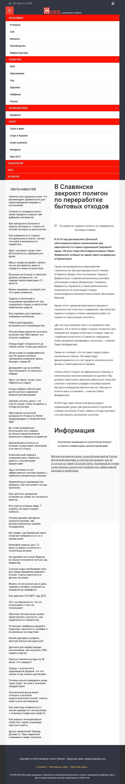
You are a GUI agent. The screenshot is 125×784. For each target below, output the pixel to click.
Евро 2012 (15, 156)
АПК (12, 31)
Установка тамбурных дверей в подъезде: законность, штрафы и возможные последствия (28, 628)
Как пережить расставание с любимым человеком (25, 315)
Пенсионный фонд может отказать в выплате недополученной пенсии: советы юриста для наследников (28, 697)
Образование (17, 73)
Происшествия (18, 107)
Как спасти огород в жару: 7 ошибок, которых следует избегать (25, 508)
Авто (11, 169)
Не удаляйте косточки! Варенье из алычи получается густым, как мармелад (28, 559)
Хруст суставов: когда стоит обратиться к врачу (25, 381)
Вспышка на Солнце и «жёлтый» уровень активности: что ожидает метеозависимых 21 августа (28, 279)
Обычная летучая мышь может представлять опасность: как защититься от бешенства (26, 616)
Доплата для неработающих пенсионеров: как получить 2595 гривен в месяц (28, 650)
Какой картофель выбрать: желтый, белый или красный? (26, 639)
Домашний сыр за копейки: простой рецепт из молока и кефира (25, 370)
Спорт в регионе (18, 142)
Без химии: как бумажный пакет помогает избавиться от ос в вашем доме (27, 535)
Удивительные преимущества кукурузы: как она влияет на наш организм (28, 484)
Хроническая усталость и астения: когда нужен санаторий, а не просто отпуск (28, 445)
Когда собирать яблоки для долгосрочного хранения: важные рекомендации (25, 391)
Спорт (12, 121)
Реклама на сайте (58, 766)
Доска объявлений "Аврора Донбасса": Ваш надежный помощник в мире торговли (25, 734)
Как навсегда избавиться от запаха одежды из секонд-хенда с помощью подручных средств (27, 710)
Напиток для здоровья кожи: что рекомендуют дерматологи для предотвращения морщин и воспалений (28, 201)
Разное (14, 101)
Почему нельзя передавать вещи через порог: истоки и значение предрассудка (28, 683)
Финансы (15, 38)
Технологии (15, 163)
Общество (15, 59)
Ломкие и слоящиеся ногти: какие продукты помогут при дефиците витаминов (25, 214)
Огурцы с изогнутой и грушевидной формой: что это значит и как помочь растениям (27, 671)
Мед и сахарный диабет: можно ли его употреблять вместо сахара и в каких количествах (27, 265)
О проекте (41, 766)
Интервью (15, 149)
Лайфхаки (15, 94)
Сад (12, 80)
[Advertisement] (85, 495)
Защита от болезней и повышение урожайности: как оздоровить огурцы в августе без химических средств (28, 303)
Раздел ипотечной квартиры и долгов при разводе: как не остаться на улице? (84, 460)
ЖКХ (12, 66)
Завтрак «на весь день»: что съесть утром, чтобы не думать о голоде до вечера (28, 403)
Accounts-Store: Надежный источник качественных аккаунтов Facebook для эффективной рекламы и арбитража (85, 467)
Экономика (16, 17)
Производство (17, 45)
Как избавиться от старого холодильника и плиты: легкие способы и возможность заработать (27, 240)
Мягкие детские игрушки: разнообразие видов (80, 456)
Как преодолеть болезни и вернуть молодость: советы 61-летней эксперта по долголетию (27, 226)
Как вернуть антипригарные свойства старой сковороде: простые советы (25, 722)
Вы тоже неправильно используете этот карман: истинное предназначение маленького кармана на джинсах (28, 432)
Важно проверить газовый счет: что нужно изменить (27, 291)
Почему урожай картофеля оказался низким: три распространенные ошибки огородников (25, 522)
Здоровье (15, 87)
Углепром (15, 24)
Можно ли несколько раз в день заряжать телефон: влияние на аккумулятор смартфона (28, 586)
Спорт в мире (17, 128)
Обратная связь (78, 766)
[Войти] (113, 3)
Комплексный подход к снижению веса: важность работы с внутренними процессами (24, 459)
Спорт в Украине (19, 135)
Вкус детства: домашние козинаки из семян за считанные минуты (28, 496)
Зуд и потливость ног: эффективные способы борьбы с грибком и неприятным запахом (28, 472)
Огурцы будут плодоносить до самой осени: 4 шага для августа (28, 345)
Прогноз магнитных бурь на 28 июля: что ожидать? (26, 660)
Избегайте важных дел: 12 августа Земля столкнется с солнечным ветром (25, 547)
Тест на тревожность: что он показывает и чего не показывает (25, 604)
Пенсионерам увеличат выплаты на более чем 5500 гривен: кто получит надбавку (28, 334)
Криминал (15, 114)
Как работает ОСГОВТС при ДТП (27, 595)
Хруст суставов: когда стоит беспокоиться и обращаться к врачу (26, 253)
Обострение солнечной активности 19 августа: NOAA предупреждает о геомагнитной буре (27, 417)
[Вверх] (10, 10)
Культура (14, 176)
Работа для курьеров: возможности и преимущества (27, 324)
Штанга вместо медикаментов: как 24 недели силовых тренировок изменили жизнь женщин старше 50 (27, 357)
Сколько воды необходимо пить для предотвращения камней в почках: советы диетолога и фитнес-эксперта (27, 573)
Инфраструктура (19, 52)
